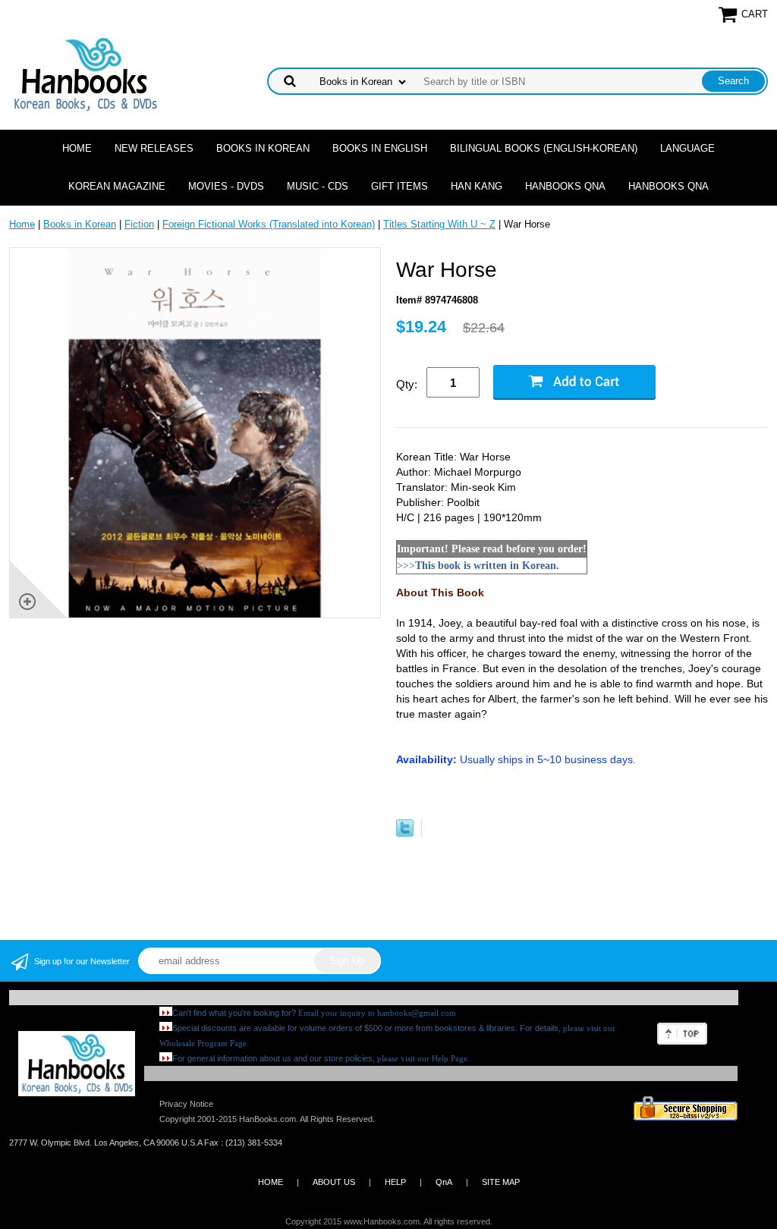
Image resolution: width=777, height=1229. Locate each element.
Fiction (139, 224)
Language (687, 148)
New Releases (154, 148)
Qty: (406, 384)
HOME (270, 1182)
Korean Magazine (116, 186)
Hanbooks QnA (565, 186)
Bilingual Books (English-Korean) (543, 148)
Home (77, 148)
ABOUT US (334, 1182)
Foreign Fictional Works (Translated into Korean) (268, 224)
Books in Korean (263, 148)
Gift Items (399, 186)
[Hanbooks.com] (84, 73)
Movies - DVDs (226, 186)
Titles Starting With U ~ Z (439, 224)
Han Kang (476, 186)
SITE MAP (501, 1182)
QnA (444, 1182)
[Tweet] (405, 833)
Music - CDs (317, 186)
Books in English (379, 148)
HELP (395, 1182)
